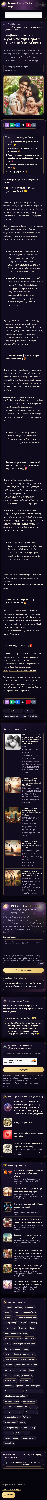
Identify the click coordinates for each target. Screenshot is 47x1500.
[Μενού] (43, 4)
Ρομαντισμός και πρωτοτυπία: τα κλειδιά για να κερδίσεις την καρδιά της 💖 (25, 158)
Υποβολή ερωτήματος (23, 970)
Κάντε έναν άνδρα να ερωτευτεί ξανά (20, 1354)
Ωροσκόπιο (17, 711)
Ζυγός (32, 1328)
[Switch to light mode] (37, 4)
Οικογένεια (27, 1375)
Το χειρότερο (31, 1412)
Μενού (8, 1495)
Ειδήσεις (33, 1323)
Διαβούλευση (9, 937)
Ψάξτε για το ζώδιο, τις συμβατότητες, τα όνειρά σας (22, 1463)
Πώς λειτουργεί (29, 1401)
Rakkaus (28, 711)
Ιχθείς (7, 1344)
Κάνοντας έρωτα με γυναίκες (16, 1349)
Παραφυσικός (25, 1380)
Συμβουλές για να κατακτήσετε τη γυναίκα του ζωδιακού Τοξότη (31, 844)
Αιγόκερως (29, 1307)
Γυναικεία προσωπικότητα (25, 1312)
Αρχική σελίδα (9, 24)
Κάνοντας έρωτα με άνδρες (24, 1344)
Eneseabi (8, 1307)
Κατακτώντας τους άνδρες (15, 1370)
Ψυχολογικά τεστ (28, 1438)
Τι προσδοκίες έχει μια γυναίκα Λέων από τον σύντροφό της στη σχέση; (23, 984)
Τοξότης (26, 1417)
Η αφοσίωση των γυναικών (16, 1333)
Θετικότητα (29, 1338)
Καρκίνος (8, 1365)
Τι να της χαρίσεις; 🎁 (18, 171)
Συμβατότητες (21, 1407)
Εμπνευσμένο (10, 1328)
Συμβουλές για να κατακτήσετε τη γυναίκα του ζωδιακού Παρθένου (31, 781)
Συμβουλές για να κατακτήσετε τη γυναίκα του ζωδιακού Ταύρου (31, 811)
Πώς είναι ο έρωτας (34, 1391)
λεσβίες (8, 1375)
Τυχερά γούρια (11, 1422)
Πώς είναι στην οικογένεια (15, 1396)
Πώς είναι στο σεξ (12, 1401)
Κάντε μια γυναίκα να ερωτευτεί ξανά (20, 1359)
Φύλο (26, 1433)
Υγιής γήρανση (29, 1427)
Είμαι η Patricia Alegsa (18, 1001)
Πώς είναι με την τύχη (13, 1391)
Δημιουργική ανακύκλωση (26, 1317)
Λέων (19, 24)
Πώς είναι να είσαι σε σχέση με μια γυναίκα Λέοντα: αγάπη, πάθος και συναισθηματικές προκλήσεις (31, 739)
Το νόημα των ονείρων (14, 1412)
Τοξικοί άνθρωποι (12, 1417)
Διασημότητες (10, 1323)
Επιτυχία (22, 1328)
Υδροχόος (8, 1433)
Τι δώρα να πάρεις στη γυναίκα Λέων (19, 670)
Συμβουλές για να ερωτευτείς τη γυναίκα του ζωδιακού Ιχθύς (32, 873)
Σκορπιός (8, 1407)
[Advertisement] (23, 15)
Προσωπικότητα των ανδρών (28, 1386)
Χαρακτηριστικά (11, 1438)
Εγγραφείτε (23, 1070)
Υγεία (22, 1422)
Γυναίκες (33, 716)
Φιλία (18, 1433)
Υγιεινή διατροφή (12, 1427)
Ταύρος (33, 1407)
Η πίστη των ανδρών (13, 1338)
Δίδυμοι (22, 1323)
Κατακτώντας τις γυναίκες (15, 716)
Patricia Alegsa (22, 66)
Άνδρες (7, 1312)
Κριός (31, 1370)
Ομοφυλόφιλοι (11, 1380)
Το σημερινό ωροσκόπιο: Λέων (17, 1018)
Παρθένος (8, 1386)
